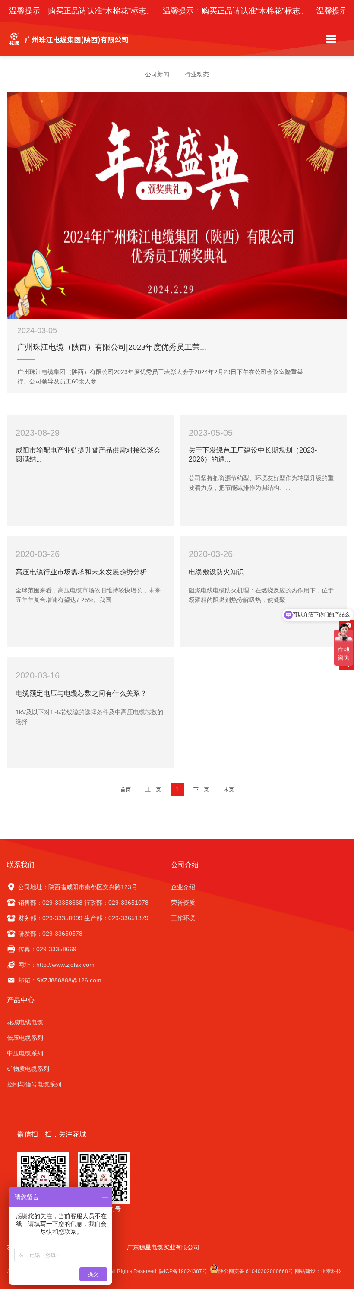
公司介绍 (185, 864)
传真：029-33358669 (47, 949)
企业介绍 (183, 887)
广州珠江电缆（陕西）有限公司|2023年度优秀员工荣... (111, 347)
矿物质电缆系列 (28, 1068)
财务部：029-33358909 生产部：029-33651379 (83, 918)
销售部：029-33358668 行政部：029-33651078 (83, 902)
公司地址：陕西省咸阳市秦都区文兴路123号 (77, 887)
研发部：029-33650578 (50, 933)
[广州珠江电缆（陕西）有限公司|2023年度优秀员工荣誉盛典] (177, 205)
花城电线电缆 (25, 1022)
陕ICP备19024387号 (183, 1271)
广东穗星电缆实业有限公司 (163, 1247)
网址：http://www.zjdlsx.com (56, 964)
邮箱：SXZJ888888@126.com (59, 980)
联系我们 (21, 864)
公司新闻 (157, 74)
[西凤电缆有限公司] (70, 47)
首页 (125, 789)
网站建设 (305, 1271)
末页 (229, 789)
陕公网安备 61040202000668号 (255, 1271)
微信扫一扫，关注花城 (51, 1134)
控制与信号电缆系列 (34, 1084)
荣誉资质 (183, 902)
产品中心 (21, 1000)
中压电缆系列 (25, 1053)
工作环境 (183, 918)
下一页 (201, 789)
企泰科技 (331, 1271)
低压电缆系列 (25, 1037)
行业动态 (197, 74)
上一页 (153, 789)
